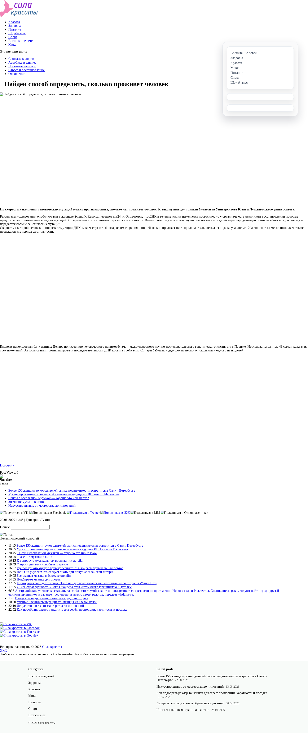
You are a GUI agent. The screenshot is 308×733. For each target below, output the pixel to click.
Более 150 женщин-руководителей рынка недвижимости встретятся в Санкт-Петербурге (71, 490)
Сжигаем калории (21, 58)
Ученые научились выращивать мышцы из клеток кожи (57, 602)
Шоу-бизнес (17, 33)
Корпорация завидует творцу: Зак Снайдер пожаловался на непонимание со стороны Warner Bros (87, 583)
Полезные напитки (22, 66)
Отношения (16, 74)
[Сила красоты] (19, 15)
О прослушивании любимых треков (42, 564)
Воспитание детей (21, 40)
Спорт (12, 37)
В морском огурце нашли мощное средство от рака (51, 598)
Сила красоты (52, 646)
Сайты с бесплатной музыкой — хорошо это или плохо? (48, 498)
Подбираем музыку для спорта (39, 579)
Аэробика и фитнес (22, 62)
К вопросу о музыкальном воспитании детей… (50, 560)
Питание (14, 29)
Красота (14, 22)
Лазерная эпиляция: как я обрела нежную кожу (190, 703)
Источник (7, 465)
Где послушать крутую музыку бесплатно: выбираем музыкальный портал (70, 568)
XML (4, 650)
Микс (12, 44)
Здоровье (14, 25)
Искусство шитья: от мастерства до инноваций (42, 505)
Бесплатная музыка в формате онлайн (44, 575)
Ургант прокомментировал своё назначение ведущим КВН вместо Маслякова (63, 494)
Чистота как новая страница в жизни (183, 709)
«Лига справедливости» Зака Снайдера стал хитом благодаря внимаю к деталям (74, 587)
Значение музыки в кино (26, 502)
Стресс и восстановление (26, 70)
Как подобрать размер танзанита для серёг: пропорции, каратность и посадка (72, 609)
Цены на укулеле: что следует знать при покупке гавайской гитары (65, 572)
